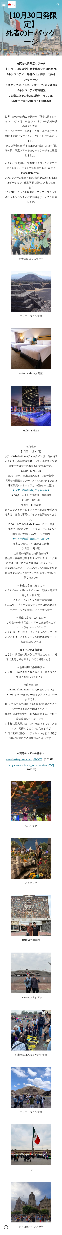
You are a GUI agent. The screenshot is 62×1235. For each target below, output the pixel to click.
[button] (4, 4)
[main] (31, 28)
